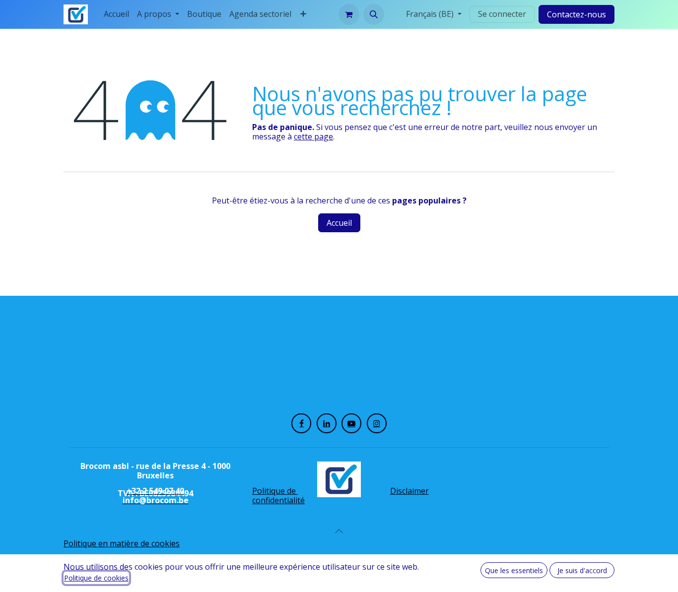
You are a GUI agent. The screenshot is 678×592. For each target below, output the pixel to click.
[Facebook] (301, 423)
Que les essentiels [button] (514, 570)
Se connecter (502, 13)
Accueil (339, 222)
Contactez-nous (576, 14)
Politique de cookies (96, 578)
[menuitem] (116, 14)
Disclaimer (409, 490)
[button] (373, 14)
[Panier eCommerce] (349, 14)
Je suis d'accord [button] (582, 570)
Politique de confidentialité (278, 495)
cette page (313, 136)
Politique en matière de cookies (122, 543)
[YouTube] (351, 423)
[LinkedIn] (327, 423)
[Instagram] (377, 423)
